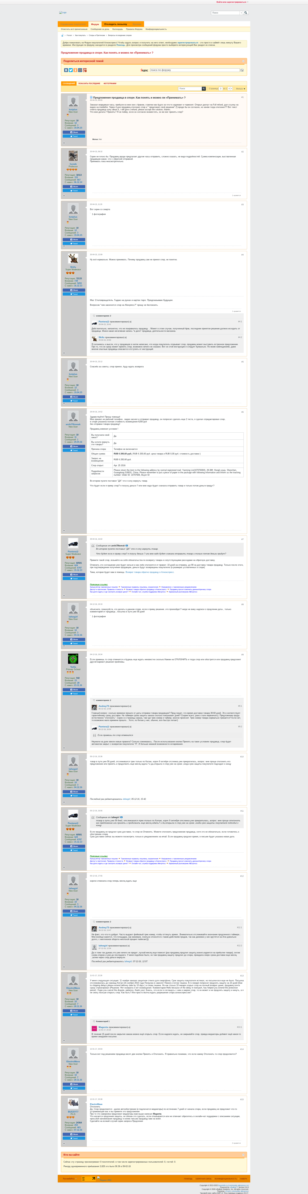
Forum (69, 35)
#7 (242, 539)
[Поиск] (246, 13)
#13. (239, 1027)
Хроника (137, 24)
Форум (95, 24)
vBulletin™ (234, 1187)
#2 (242, 152)
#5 (242, 362)
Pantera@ (104, 321)
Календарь (117, 29)
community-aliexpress (240, 1191)
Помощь (188, 1179)
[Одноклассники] (75, 70)
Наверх (243, 1179)
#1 (242, 97)
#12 (242, 876)
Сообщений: (71, 125)
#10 (242, 757)
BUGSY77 (73, 1111)
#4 (242, 255)
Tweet (75, 136)
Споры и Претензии (97, 35)
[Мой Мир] (80, 70)
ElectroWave (73, 988)
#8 (242, 604)
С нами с (69, 128)
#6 (242, 412)
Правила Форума (134, 29)
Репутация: (70, 120)
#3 (242, 204)
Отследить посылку (115, 24)
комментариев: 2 (103, 316)
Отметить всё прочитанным (74, 29)
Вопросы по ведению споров (120, 35)
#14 (242, 1049)
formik (73, 164)
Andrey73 (104, 706)
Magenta (103, 1027)
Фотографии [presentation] (110, 83)
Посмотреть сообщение (127, 545)
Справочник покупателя (73, 24)
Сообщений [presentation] (69, 83)
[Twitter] (71, 70)
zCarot (228, 1191)
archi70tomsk (73, 424)
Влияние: (69, 123)
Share (75, 132)
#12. (239, 927)
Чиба (73, 667)
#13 (242, 976)
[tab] (69, 83)
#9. (240, 706)
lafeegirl (73, 616)
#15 (242, 1099)
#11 (242, 811)
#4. (240, 321)
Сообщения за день (100, 29)
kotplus (73, 109)
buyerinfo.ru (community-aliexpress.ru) (233, 1185)
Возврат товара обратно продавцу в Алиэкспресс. (150, 572)
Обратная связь (203, 1179)
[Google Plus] (85, 70)
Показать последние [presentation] (89, 83)
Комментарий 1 (103, 1021)
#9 (242, 655)
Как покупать (80, 35)
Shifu (73, 267)
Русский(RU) (69, 1179)
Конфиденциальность (156, 29)
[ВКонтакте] (66, 70)
